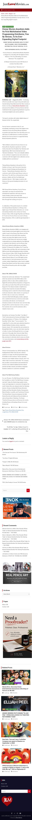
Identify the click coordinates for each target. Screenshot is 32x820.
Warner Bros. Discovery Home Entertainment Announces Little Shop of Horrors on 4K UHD (15, 688)
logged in (11, 441)
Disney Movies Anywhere (18, 106)
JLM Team (15, 407)
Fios (23, 410)
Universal (16, 761)
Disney (6, 410)
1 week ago (6, 692)
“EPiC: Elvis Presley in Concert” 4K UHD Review (14, 482)
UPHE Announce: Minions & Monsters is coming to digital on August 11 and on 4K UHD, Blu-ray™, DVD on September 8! (15, 767)
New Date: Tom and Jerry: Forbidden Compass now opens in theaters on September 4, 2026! (14, 741)
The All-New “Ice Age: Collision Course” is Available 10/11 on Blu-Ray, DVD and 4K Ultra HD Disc (16, 429)
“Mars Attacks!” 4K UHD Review (10, 465)
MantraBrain (19, 817)
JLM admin (5, 554)
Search (28, 490)
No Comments (23, 407)
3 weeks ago (7, 745)
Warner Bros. (17, 683)
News (4, 26)
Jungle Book (5, 412)
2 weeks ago (7, 719)
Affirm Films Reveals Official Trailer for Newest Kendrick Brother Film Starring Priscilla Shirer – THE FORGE (14, 530)
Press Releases (9, 26)
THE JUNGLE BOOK (13, 412)
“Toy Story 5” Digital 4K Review (10, 458)
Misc (4, 709)
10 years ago (7, 407)
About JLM (5, 604)
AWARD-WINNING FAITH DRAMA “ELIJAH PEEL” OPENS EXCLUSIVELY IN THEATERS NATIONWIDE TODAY (14, 476)
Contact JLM (5, 607)
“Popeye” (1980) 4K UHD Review (10, 462)
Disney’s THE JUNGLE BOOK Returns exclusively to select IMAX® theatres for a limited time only (17, 421)
